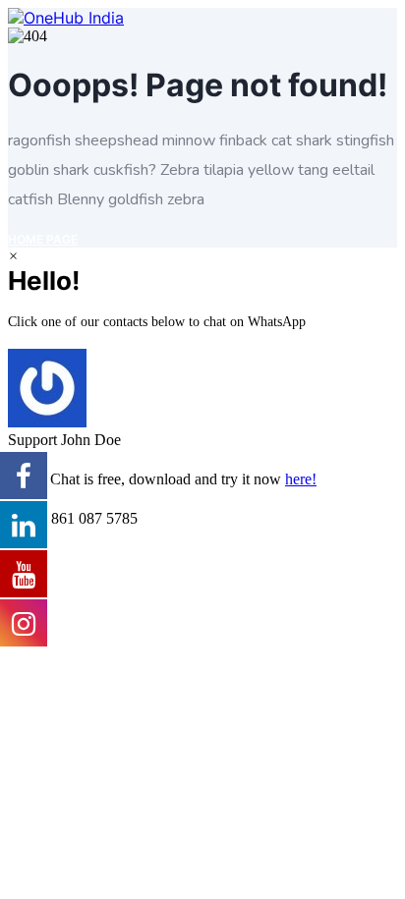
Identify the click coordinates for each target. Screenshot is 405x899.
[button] (202, 399)
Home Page (43, 239)
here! (301, 479)
